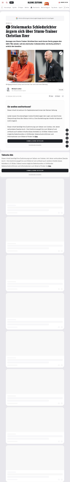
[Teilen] (67, 142)
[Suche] (6, 2)
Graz (52, 96)
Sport (8, 23)
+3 (62, 96)
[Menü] (2, 2)
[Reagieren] (67, 130)
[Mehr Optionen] (67, 146)
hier (36, 136)
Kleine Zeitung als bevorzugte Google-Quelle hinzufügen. (36, 18)
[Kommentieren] (67, 134)
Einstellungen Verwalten (35, 145)
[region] (35, 7)
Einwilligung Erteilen (35, 141)
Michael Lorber (17, 88)
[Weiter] (64, 7)
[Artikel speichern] (67, 138)
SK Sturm (57, 96)
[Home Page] (35, 2)
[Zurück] (2, 7)
